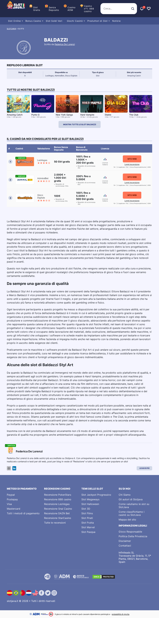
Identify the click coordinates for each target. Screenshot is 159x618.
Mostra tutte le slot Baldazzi (79, 124)
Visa (9, 504)
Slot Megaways (90, 499)
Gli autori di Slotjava (131, 499)
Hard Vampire (87, 114)
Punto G (35, 114)
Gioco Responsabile (130, 531)
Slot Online (14, 21)
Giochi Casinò (75, 21)
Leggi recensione (132, 164)
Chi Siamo (125, 494)
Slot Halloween (90, 504)
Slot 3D (85, 508)
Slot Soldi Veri (54, 21)
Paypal (11, 494)
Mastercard (13, 508)
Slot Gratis (36, 8)
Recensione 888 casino (57, 499)
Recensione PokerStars (57, 494)
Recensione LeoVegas (57, 504)
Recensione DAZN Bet (57, 513)
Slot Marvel (88, 527)
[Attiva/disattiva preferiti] (149, 8)
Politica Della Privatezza (133, 536)
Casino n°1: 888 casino (89, 9)
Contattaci (125, 545)
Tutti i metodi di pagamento (23, 513)
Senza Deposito (54, 8)
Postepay (12, 499)
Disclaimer (125, 540)
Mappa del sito (127, 519)
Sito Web (132, 159)
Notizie (116, 21)
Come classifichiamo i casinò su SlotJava (131, 513)
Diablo (108, 114)
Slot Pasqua (88, 531)
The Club (133, 114)
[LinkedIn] (14, 468)
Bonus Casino (33, 21)
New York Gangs (64, 114)
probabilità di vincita (120, 614)
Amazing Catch (15, 114)
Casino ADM (71, 8)
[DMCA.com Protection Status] (104, 577)
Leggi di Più (144, 468)
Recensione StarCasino (57, 518)
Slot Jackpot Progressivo (96, 494)
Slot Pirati (87, 518)
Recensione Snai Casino (58, 508)
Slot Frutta (87, 522)
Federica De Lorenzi (65, 44)
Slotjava (11, 29)
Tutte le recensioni (55, 522)
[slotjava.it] (16, 8)
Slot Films (87, 513)
